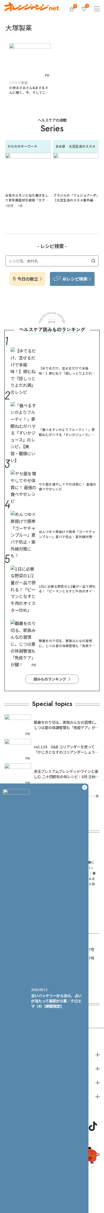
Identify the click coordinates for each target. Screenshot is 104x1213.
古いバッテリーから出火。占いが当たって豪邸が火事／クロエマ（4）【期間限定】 (56, 1001)
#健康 (9, 205)
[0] (72, 9)
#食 (20, 205)
